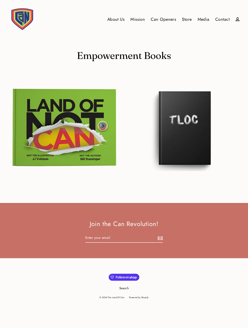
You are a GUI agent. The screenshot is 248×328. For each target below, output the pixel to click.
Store (187, 19)
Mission (137, 19)
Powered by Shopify (139, 297)
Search (124, 288)
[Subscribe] (160, 238)
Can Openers (163, 19)
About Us (116, 19)
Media (203, 19)
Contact (222, 19)
